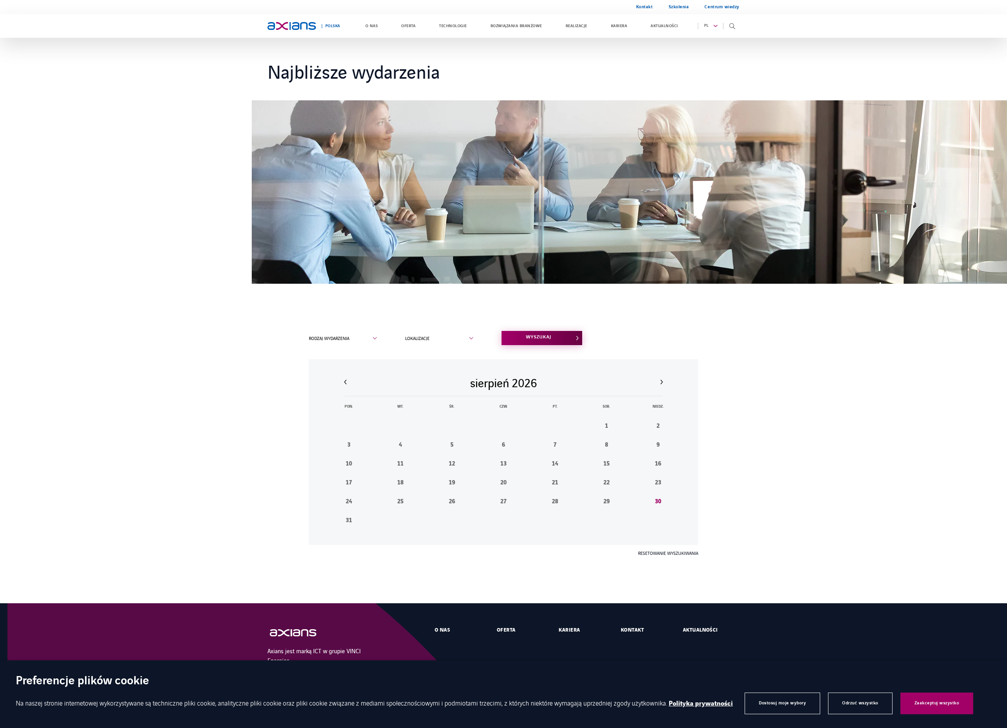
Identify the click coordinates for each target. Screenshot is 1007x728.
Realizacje (576, 26)
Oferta (408, 26)
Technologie (453, 26)
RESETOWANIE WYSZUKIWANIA (668, 553)
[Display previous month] (345, 382)
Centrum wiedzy (722, 7)
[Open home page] (291, 26)
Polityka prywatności (701, 703)
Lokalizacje (417, 338)
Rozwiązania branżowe (516, 26)
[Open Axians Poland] (300, 633)
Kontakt (644, 7)
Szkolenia (679, 7)
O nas (371, 26)
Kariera (619, 26)
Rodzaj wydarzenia (329, 338)
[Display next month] (662, 382)
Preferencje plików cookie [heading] (82, 681)
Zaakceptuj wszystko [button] (937, 703)
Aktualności (664, 26)
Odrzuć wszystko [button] (860, 703)
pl (706, 25)
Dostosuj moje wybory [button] (782, 703)
